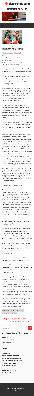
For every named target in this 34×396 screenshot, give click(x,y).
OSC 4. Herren (20, 310)
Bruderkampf (5, 310)
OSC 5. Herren (5, 313)
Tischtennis (14, 313)
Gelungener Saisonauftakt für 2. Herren (14, 319)
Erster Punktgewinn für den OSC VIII (20, 321)
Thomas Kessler (18, 46)
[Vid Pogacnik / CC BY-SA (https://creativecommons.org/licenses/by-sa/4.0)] (12, 55)
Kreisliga (13, 310)
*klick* (11, 337)
